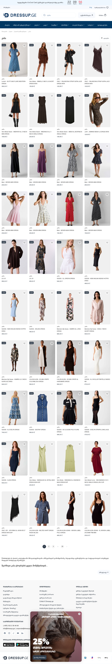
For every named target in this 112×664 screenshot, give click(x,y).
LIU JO (4, 278)
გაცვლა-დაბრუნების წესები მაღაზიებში (86, 602)
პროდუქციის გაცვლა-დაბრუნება (16, 615)
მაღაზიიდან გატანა (10, 605)
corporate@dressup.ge (24, 628)
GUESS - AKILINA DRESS (37, 329)
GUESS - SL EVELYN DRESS (10, 429)
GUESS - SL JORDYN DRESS (66, 278)
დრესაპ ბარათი (45, 598)
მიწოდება (6, 601)
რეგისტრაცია (8, 591)
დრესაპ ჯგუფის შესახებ (85, 591)
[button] (17, 586)
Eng (90, 7)
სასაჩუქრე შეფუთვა (10, 612)
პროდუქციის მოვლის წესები (50, 605)
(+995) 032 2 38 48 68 (11, 625)
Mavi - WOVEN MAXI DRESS (65, 230)
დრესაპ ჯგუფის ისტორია (86, 594)
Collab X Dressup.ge (46, 601)
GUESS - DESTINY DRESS (37, 429)
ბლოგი (79, 607)
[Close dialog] (79, 614)
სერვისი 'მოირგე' (9, 608)
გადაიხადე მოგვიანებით (12, 598)
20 (62, 546)
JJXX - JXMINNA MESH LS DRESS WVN (97, 132)
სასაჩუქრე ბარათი (46, 594)
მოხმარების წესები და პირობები (51, 608)
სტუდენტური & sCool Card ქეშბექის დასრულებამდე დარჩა (40, 2)
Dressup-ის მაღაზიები (84, 598)
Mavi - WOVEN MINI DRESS (93, 182)
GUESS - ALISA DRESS (9, 480)
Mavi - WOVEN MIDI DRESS (10, 182)
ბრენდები (7, 7)
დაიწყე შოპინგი (39, 657)
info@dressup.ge (9, 628)
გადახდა (6, 594)
